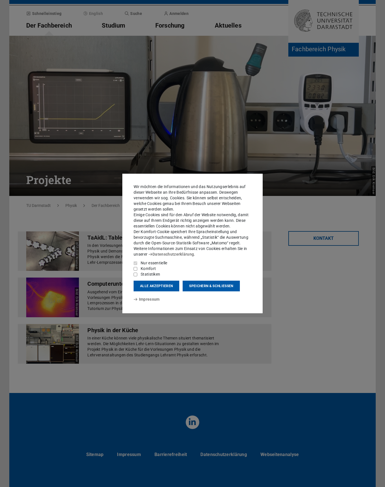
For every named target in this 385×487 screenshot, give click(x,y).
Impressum (149, 299)
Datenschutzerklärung (173, 254)
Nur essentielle (154, 263)
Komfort (148, 268)
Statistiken (150, 274)
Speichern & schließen (211, 286)
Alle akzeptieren (156, 286)
